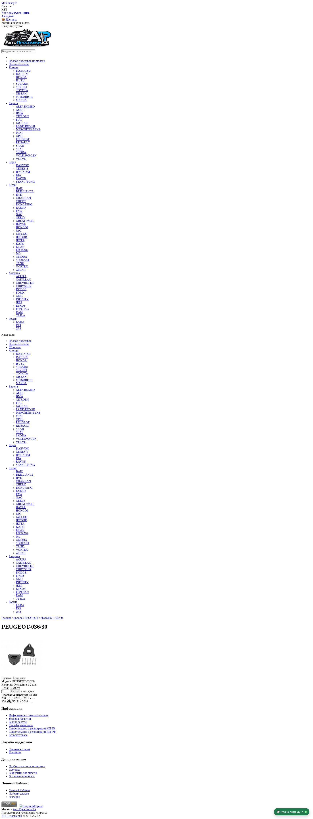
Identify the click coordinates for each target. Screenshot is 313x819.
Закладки (14, 796)
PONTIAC (22, 308)
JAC (18, 230)
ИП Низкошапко (11, 815)
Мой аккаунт (9, 3)
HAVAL (21, 224)
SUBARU (22, 83)
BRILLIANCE (25, 191)
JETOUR (21, 237)
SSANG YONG (25, 181)
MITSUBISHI (24, 96)
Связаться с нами (19, 749)
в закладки (27, 691)
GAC (19, 214)
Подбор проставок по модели (27, 60)
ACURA (21, 276)
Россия (13, 318)
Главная (6, 617)
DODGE (21, 289)
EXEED (21, 207)
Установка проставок (22, 776)
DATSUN (22, 73)
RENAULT (23, 142)
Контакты (15, 752)
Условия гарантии (20, 718)
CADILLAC (23, 279)
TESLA (20, 315)
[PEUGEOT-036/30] (22, 674)
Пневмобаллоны (19, 64)
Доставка (14, 769)
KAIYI (20, 243)
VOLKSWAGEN (26, 155)
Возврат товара (18, 735)
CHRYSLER (23, 286)
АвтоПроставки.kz (24, 809)
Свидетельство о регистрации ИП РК (32, 728)
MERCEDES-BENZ (28, 129)
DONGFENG (24, 204)
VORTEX (22, 266)
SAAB (20, 145)
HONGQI (22, 227)
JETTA (20, 240)
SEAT (19, 148)
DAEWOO (22, 165)
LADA (20, 321)
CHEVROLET (25, 282)
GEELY (20, 217)
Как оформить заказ (21, 725)
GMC (19, 295)
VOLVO (21, 158)
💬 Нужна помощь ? (290, 811)
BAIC (19, 188)
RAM (19, 312)
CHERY (21, 201)
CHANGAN (23, 197)
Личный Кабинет (19, 790)
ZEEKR (21, 269)
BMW (19, 113)
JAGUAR (22, 122)
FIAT (19, 119)
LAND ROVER (25, 126)
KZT (4, 9)
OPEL (19, 135)
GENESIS (22, 168)
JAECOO (21, 233)
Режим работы (18, 721)
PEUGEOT (23, 139)
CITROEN (22, 116)
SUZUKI (21, 86)
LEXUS (21, 305)
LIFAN (20, 246)
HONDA (21, 77)
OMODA (21, 256)
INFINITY (22, 299)
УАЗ (18, 328)
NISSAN (21, 93)
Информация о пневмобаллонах (28, 715)
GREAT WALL (25, 220)
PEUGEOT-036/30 (51, 617)
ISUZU (20, 80)
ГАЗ (18, 325)
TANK (20, 263)
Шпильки (15, 347)
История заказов (19, 793)
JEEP (19, 302)
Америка (14, 273)
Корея (12, 162)
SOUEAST (22, 259)
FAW (19, 211)
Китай (12, 184)
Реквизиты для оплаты (23, 772)
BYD (19, 194)
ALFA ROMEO (25, 106)
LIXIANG (22, 250)
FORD (20, 292)
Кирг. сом (7, 12)
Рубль (18, 12)
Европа (13, 103)
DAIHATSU (23, 70)
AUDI (19, 109)
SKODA (21, 152)
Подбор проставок (20, 340)
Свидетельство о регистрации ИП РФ (32, 731)
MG (18, 253)
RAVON (21, 178)
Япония (13, 67)
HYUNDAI (23, 171)
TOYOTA (22, 90)
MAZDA (21, 100)
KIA (18, 175)
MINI (19, 132)
